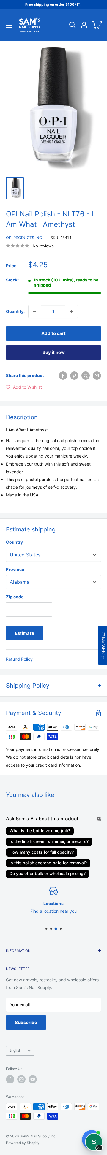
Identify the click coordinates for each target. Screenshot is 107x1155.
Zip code (14, 596)
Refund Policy (19, 659)
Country (14, 542)
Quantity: (15, 311)
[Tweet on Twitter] (85, 375)
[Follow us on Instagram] (21, 1079)
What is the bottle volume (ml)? (40, 830)
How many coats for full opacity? (42, 852)
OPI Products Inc (24, 237)
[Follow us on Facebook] (10, 1079)
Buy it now (54, 352)
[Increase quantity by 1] (71, 311)
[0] (96, 25)
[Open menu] (9, 25)
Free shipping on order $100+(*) (53, 4)
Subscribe (26, 1022)
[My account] (84, 25)
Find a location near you (53, 911)
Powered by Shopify (23, 1142)
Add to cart (53, 333)
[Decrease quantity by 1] (35, 311)
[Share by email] (97, 375)
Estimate (24, 633)
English (15, 1050)
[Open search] (72, 25)
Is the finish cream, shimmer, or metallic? (49, 841)
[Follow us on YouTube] (33, 1079)
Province (15, 569)
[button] (24, 387)
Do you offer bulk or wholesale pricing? (48, 873)
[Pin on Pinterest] (74, 375)
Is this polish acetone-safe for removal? (48, 862)
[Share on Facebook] (63, 375)
